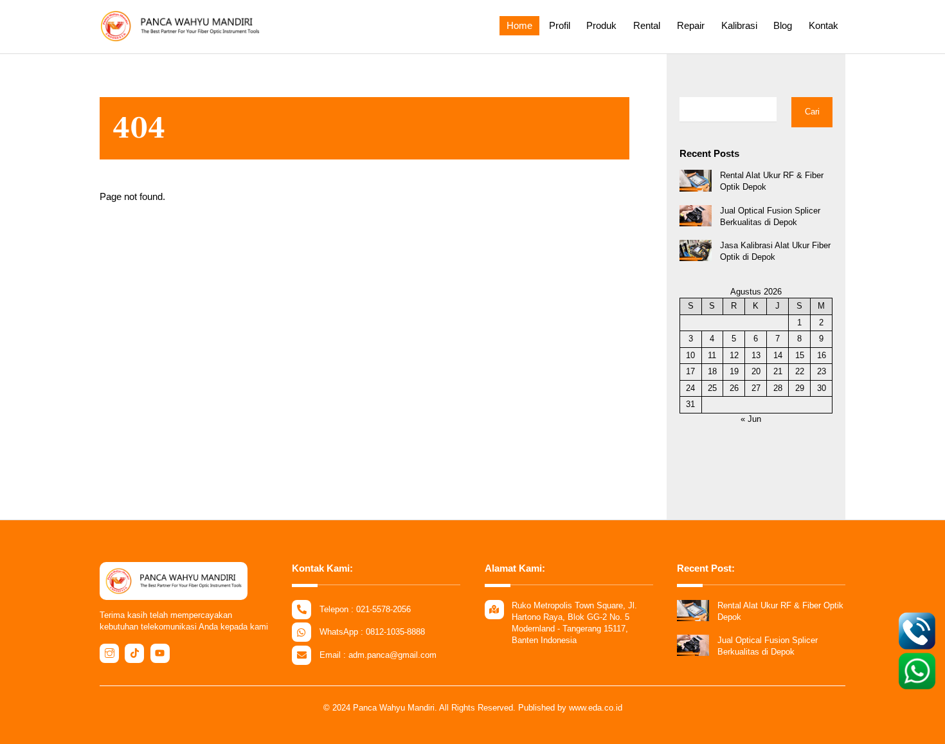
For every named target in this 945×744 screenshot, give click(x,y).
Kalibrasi (739, 25)
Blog (782, 25)
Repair (691, 25)
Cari (812, 111)
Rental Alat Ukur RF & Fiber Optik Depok (772, 181)
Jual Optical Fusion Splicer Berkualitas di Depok (770, 216)
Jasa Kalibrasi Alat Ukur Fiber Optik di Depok (775, 251)
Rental (646, 25)
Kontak (823, 25)
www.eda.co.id (595, 707)
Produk (601, 25)
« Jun (751, 419)
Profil (559, 25)
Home (519, 25)
